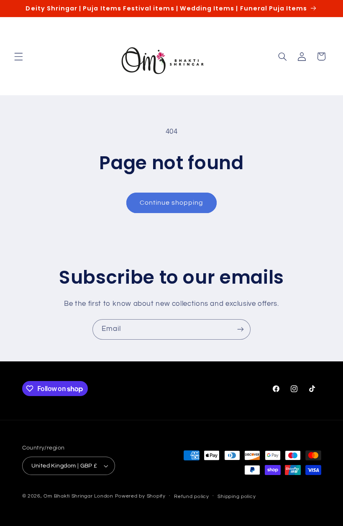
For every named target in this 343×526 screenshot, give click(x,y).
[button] (18, 56)
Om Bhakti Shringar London (78, 496)
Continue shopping (172, 202)
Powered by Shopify (140, 496)
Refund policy (191, 496)
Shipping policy (237, 496)
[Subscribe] (240, 329)
